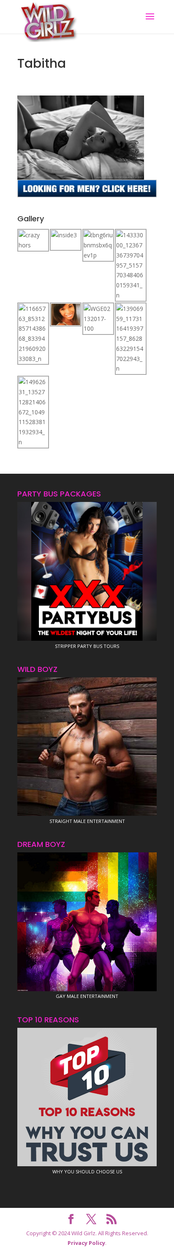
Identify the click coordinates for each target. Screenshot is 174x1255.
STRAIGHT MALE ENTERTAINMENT (87, 821)
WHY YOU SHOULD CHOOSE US (87, 1171)
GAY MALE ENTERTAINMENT (87, 996)
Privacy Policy (86, 1243)
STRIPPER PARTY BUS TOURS (87, 646)
